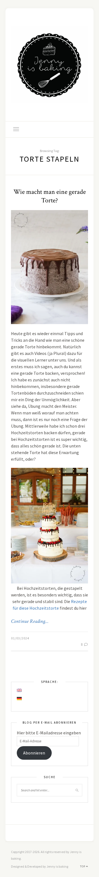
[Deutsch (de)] (19, 698)
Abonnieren (34, 753)
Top (83, 866)
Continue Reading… (29, 621)
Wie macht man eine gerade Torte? (49, 196)
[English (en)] (19, 690)
